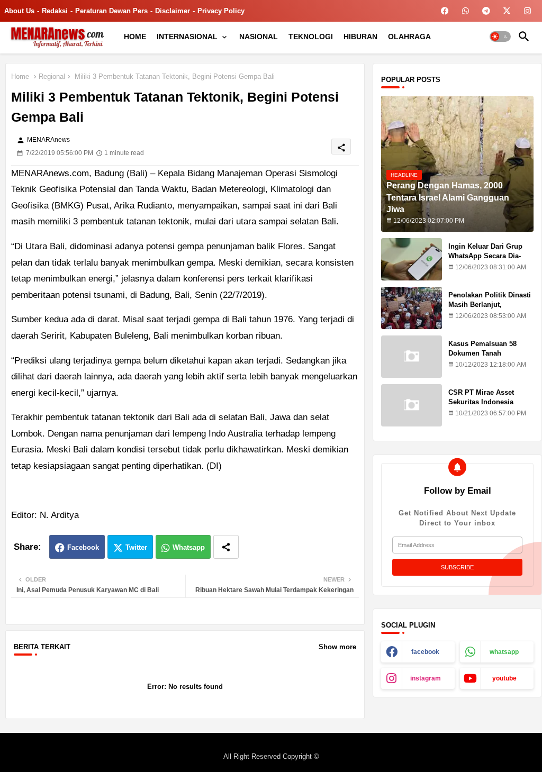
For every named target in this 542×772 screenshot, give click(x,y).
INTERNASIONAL (187, 36)
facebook (425, 652)
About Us (19, 11)
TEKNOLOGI (310, 36)
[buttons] (444, 11)
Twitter (136, 547)
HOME (135, 36)
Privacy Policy (221, 11)
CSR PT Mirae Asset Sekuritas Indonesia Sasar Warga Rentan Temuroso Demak (481, 406)
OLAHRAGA (409, 36)
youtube (504, 678)
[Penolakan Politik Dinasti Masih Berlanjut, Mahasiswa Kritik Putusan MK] (411, 308)
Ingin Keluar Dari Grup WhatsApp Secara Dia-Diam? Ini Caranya (485, 255)
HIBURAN (360, 36)
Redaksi (55, 11)
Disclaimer (172, 11)
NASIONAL (258, 36)
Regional (52, 76)
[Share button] (226, 547)
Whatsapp (189, 547)
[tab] (135, 36)
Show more (337, 647)
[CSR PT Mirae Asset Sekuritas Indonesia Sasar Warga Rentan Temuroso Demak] (411, 405)
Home (20, 76)
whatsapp (504, 652)
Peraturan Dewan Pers (111, 11)
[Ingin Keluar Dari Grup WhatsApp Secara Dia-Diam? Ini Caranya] (411, 259)
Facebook (83, 547)
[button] (500, 36)
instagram (425, 678)
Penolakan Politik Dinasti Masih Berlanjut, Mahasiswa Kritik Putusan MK (490, 309)
